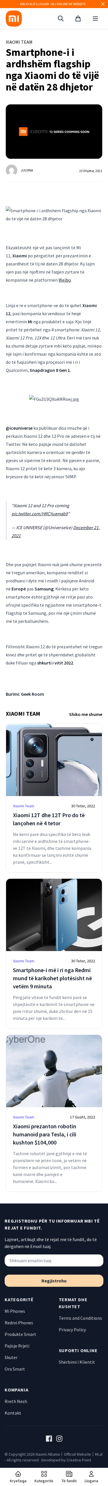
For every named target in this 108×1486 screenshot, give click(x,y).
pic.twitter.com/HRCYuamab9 (40, 513)
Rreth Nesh (16, 1401)
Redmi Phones (19, 1323)
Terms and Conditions (80, 1318)
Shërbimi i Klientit (77, 1362)
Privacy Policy (72, 1329)
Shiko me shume (85, 714)
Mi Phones (15, 1311)
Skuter (11, 1357)
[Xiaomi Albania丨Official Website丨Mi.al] (14, 18)
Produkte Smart (20, 1334)
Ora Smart (15, 1369)
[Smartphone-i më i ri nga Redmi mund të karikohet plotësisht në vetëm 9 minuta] (54, 915)
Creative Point (79, 1460)
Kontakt (13, 1413)
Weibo (64, 280)
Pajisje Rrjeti (17, 1346)
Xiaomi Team (19, 42)
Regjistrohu (54, 1281)
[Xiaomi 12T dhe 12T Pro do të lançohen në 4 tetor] (54, 760)
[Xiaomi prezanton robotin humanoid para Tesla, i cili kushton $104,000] (54, 1071)
